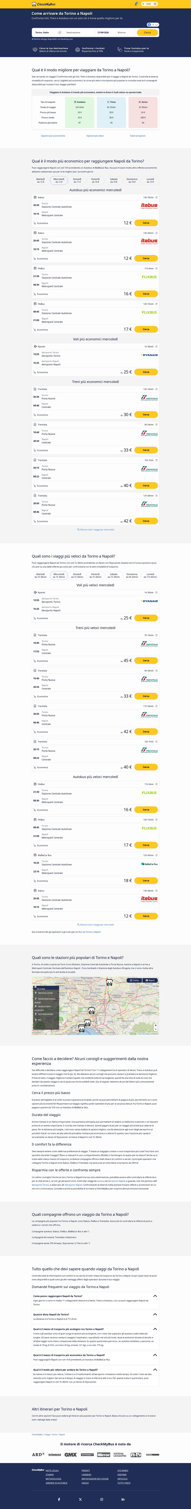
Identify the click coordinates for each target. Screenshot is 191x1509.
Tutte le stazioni (137, 135)
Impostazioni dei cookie (95, 1478)
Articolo (122, 1478)
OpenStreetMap (144, 1034)
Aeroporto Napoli (116, 1181)
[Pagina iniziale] (43, 4)
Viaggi (47, 1434)
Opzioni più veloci (95, 135)
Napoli (151, 980)
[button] (87, 1022)
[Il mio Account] (135, 4)
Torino (135, 980)
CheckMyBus (37, 1434)
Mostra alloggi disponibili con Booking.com (53, 39)
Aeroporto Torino (40, 1184)
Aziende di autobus (56, 1483)
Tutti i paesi (123, 1483)
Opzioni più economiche (53, 135)
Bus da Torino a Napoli (89, 931)
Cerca (146, 222)
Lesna (100, 1181)
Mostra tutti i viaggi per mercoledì (97, 529)
